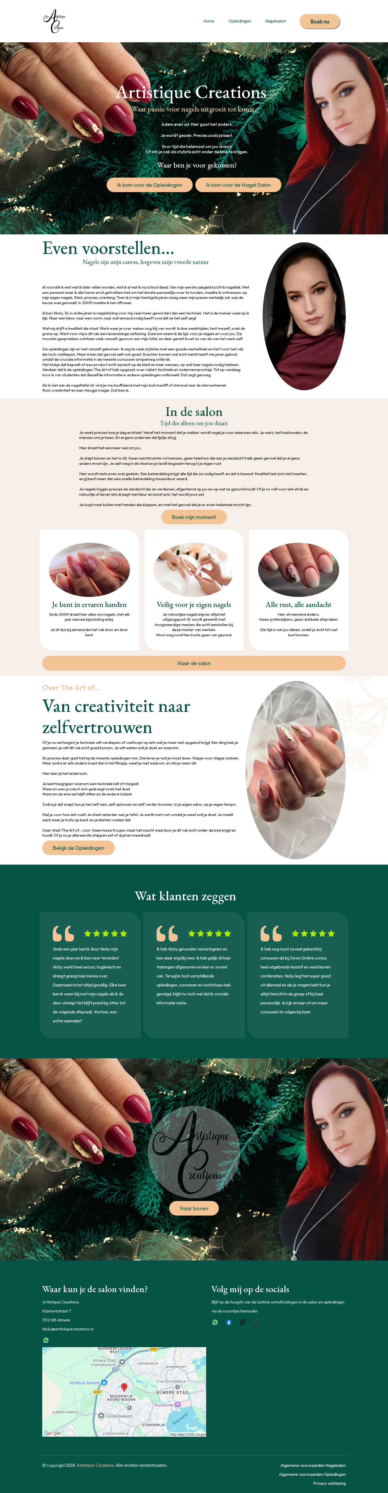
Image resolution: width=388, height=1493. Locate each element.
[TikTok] (256, 1322)
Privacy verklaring (329, 1483)
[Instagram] (242, 1322)
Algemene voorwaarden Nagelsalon (313, 1465)
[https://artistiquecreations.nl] (55, 21)
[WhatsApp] (46, 1340)
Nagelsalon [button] (276, 21)
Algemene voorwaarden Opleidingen (312, 1474)
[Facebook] (229, 1322)
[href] (124, 1391)
